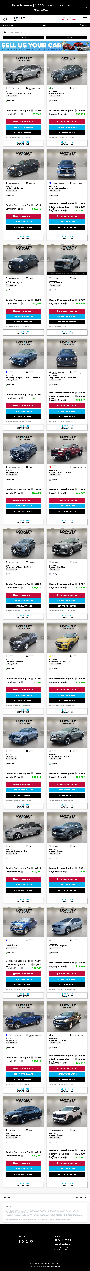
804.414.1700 (69, 20)
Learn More (42, 10)
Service (84, 25)
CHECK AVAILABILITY (24, 122)
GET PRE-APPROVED (23, 132)
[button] (42, 69)
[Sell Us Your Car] (45, 51)
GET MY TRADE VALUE (23, 127)
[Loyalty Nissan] (5, 19)
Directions (47, 25)
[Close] (86, 7)
